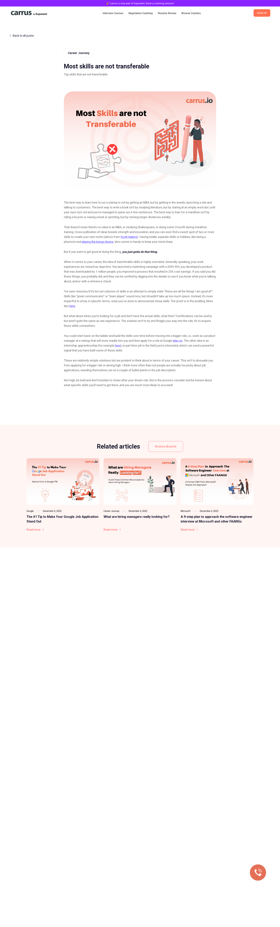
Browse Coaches (191, 13)
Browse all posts (165, 446)
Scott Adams (129, 237)
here (72, 306)
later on (177, 340)
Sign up (262, 13)
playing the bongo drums (97, 241)
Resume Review (167, 13)
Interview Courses (113, 13)
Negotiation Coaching (140, 13)
